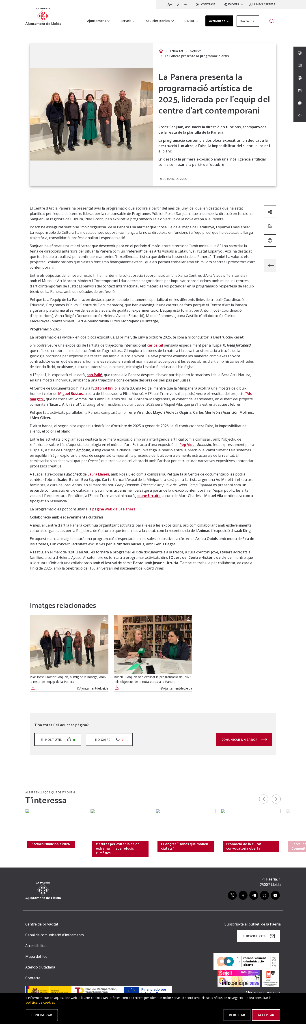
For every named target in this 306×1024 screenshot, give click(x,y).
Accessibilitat (36, 945)
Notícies (196, 51)
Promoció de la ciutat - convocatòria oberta (245, 846)
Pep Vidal (187, 444)
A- (185, 4)
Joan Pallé (94, 374)
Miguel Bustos (70, 393)
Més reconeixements (263, 992)
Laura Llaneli (98, 474)
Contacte (32, 977)
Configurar (41, 1015)
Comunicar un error (240, 739)
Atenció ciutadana (40, 967)
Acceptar (266, 1015)
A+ (170, 4)
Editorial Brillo (105, 388)
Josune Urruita (148, 495)
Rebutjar (237, 1015)
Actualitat (176, 51)
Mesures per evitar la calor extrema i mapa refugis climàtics (117, 848)
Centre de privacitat (41, 924)
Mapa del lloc (36, 956)
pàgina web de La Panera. (114, 509)
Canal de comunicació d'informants (54, 934)
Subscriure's (254, 936)
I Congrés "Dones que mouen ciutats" (184, 846)
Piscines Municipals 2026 (50, 844)
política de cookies (40, 1002)
